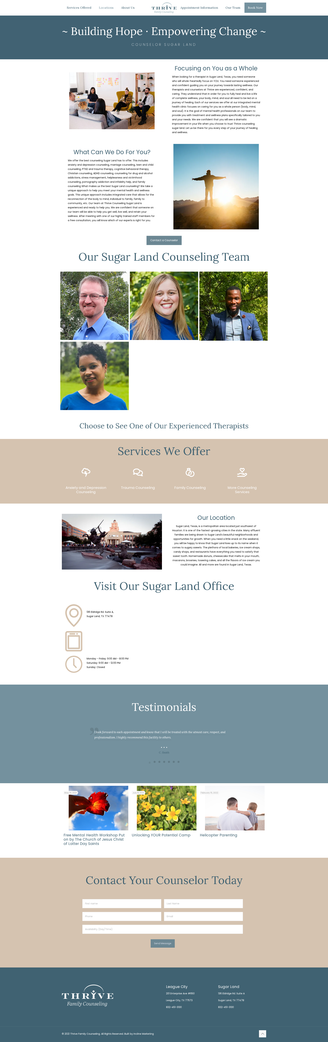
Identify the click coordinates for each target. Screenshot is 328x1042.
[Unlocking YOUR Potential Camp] (166, 808)
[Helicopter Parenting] (235, 808)
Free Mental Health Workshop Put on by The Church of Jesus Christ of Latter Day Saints (94, 839)
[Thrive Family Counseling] (163, 7)
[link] (86, 472)
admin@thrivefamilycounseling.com (108, 642)
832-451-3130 (174, 1007)
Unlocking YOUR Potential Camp (161, 835)
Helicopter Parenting (218, 835)
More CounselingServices (242, 489)
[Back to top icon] (262, 1033)
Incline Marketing (144, 1034)
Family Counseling (190, 487)
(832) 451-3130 (95, 637)
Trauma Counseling (138, 487)
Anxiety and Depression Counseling (86, 489)
